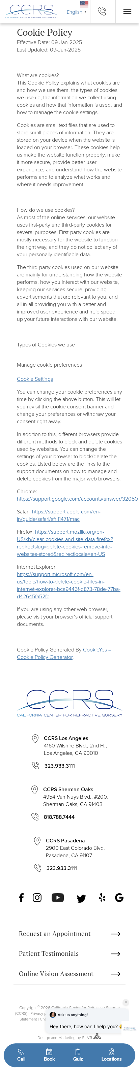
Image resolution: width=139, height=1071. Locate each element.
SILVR (87, 1037)
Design (43, 1037)
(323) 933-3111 (103, 11)
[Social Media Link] (22, 898)
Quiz (78, 1058)
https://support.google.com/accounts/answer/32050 (77, 498)
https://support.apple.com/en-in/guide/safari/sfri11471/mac (59, 515)
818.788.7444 (59, 817)
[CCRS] (29, 11)
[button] (129, 1029)
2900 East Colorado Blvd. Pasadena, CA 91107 (75, 848)
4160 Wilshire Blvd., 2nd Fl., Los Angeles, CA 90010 (75, 745)
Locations (112, 1058)
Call (21, 1058)
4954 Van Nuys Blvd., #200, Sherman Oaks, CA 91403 (75, 796)
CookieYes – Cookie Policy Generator (64, 653)
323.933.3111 (60, 765)
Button (127, 11)
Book (49, 1058)
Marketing (67, 1037)
